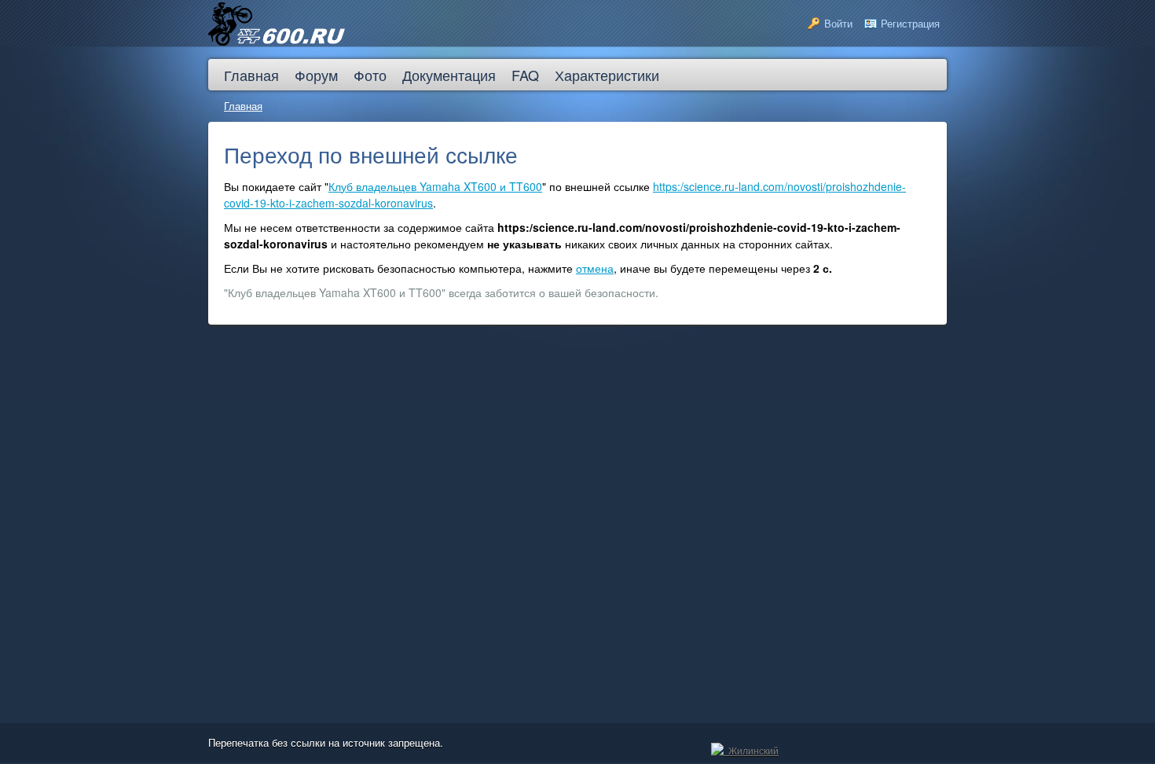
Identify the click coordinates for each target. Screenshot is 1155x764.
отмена (595, 268)
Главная (243, 105)
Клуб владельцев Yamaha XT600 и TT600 (435, 186)
